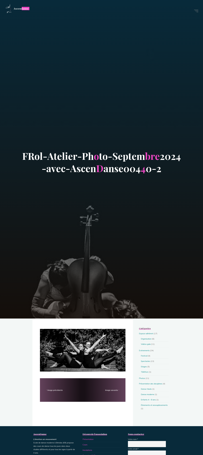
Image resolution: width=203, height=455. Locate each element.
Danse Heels (146, 389)
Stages (144, 366)
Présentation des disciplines (150, 383)
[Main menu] (196, 11)
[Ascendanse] (8, 8)
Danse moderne (147, 394)
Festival (144, 356)
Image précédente (55, 390)
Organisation (146, 339)
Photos (142, 378)
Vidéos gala (146, 344)
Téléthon (144, 372)
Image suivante (111, 390)
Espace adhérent (146, 333)
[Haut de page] (194, 446)
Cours (85, 444)
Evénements (144, 350)
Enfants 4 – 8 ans (148, 399)
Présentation (88, 439)
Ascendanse (21, 8)
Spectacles (145, 361)
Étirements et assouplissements (154, 405)
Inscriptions (87, 450)
